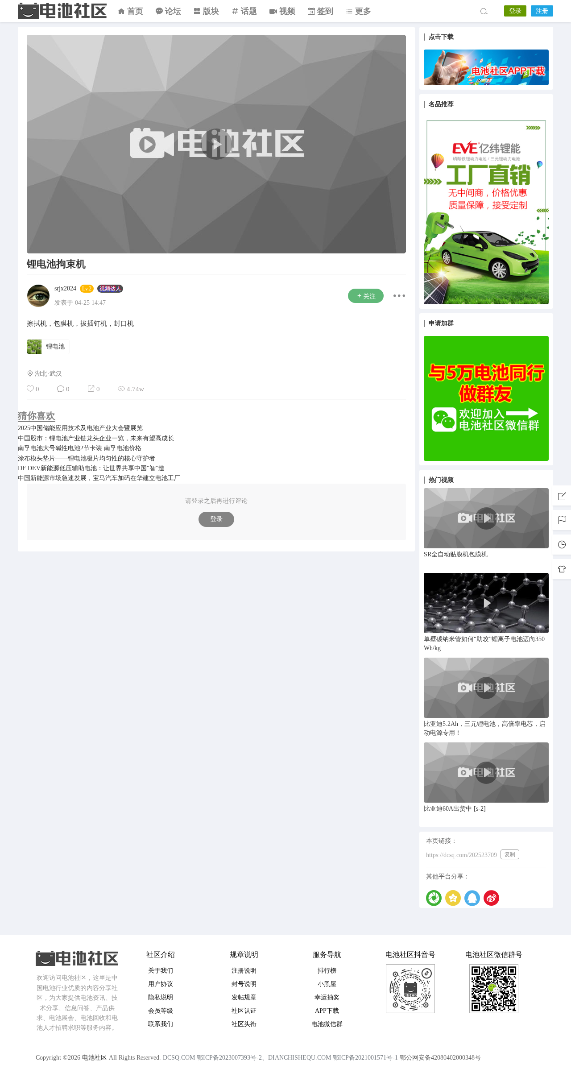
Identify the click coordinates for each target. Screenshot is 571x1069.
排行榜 (327, 970)
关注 (369, 296)
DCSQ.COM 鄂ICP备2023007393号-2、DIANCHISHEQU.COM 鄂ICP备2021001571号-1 (280, 1057)
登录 (515, 11)
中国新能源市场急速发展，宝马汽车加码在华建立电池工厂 (99, 478)
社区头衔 (244, 1024)
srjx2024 (65, 288)
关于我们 (160, 970)
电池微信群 (327, 1024)
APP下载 (327, 1010)
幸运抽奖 (326, 997)
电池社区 (62, 11)
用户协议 (160, 984)
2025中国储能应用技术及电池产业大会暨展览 (80, 428)
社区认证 (244, 1010)
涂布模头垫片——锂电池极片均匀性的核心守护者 (86, 458)
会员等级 (160, 1010)
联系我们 (160, 1024)
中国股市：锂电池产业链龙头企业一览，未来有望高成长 (96, 438)
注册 (542, 11)
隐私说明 (160, 997)
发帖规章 (244, 997)
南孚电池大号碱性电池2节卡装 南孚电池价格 (79, 448)
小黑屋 (327, 984)
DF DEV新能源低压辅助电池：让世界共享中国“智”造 (91, 468)
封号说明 (244, 984)
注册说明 (244, 970)
